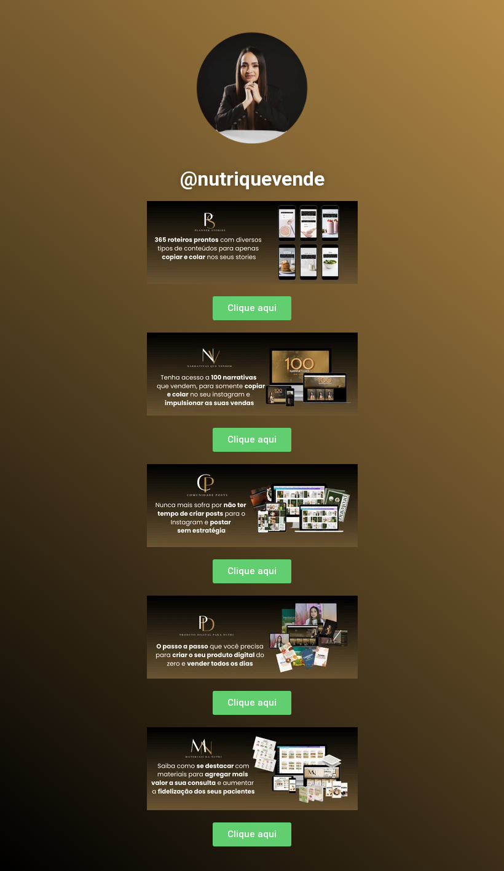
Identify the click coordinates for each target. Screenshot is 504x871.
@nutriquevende (252, 179)
